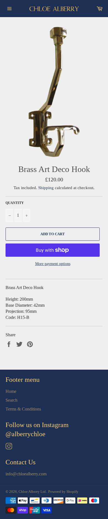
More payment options (52, 264)
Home (11, 391)
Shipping (46, 188)
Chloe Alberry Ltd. (33, 492)
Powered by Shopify (63, 492)
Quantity (15, 203)
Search (11, 400)
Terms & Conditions (23, 409)
